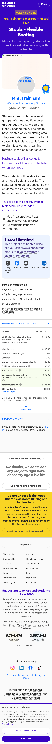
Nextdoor (35, 267)
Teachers (35, 690)
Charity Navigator (34, 625)
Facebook (16, 267)
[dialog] (26, 723)
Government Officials (26, 697)
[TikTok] (40, 668)
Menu (44, 4)
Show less (26, 409)
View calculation (9, 391)
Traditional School (30, 299)
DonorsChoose (8, 4)
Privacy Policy (7, 724)
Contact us (31, 582)
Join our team (32, 563)
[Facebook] (31, 668)
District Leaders (30, 694)
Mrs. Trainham (26, 98)
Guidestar (26, 628)
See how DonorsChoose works (26, 531)
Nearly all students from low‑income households (22, 310)
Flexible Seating (12, 303)
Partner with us (10, 568)
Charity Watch (16, 625)
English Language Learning (18, 294)
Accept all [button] (26, 739)
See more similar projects (26, 486)
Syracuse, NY (11, 289)
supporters (14, 636)
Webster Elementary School (26, 103)
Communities (32, 568)
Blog (28, 573)
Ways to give (9, 582)
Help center (26, 544)
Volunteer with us (10, 577)
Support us (8, 573)
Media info (31, 577)
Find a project (9, 554)
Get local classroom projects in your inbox (26, 676)
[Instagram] (13, 668)
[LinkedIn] (22, 668)
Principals (11, 694)
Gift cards (7, 563)
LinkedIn (44, 267)
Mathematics (10, 299)
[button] (7, 267)
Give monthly (9, 559)
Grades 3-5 (27, 289)
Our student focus (34, 559)
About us (30, 554)
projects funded (38, 636)
